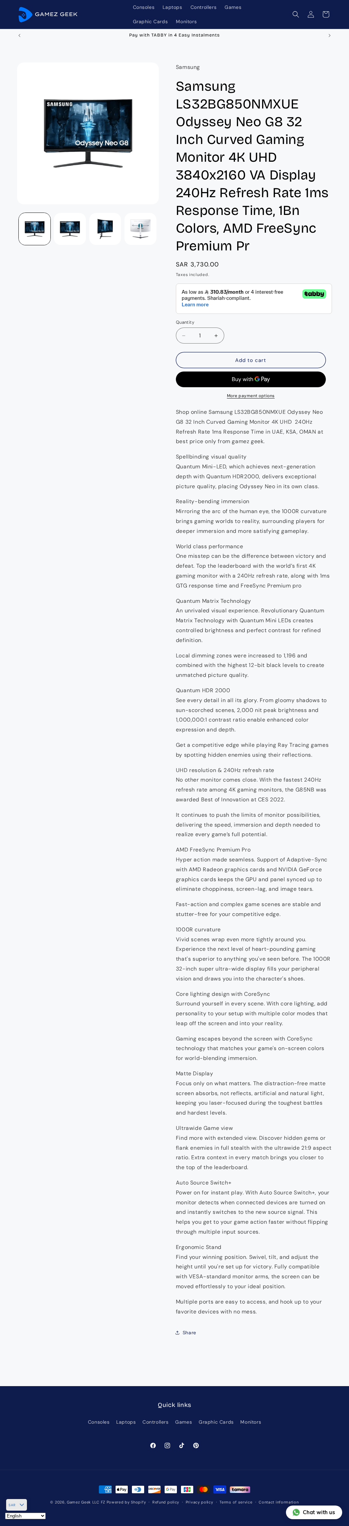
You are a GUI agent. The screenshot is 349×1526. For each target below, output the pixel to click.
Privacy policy (199, 1502)
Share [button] (189, 1332)
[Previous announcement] (19, 35)
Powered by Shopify (126, 1502)
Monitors (250, 1422)
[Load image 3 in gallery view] (105, 229)
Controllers (155, 1422)
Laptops (126, 1422)
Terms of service (235, 1502)
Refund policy (165, 1502)
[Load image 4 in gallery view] (140, 229)
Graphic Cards (216, 1422)
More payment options (251, 395)
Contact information (279, 1502)
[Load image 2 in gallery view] (70, 229)
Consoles (99, 1422)
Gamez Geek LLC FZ (86, 1502)
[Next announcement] (329, 35)
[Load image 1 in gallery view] (34, 229)
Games (183, 1422)
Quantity (185, 322)
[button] (295, 14)
